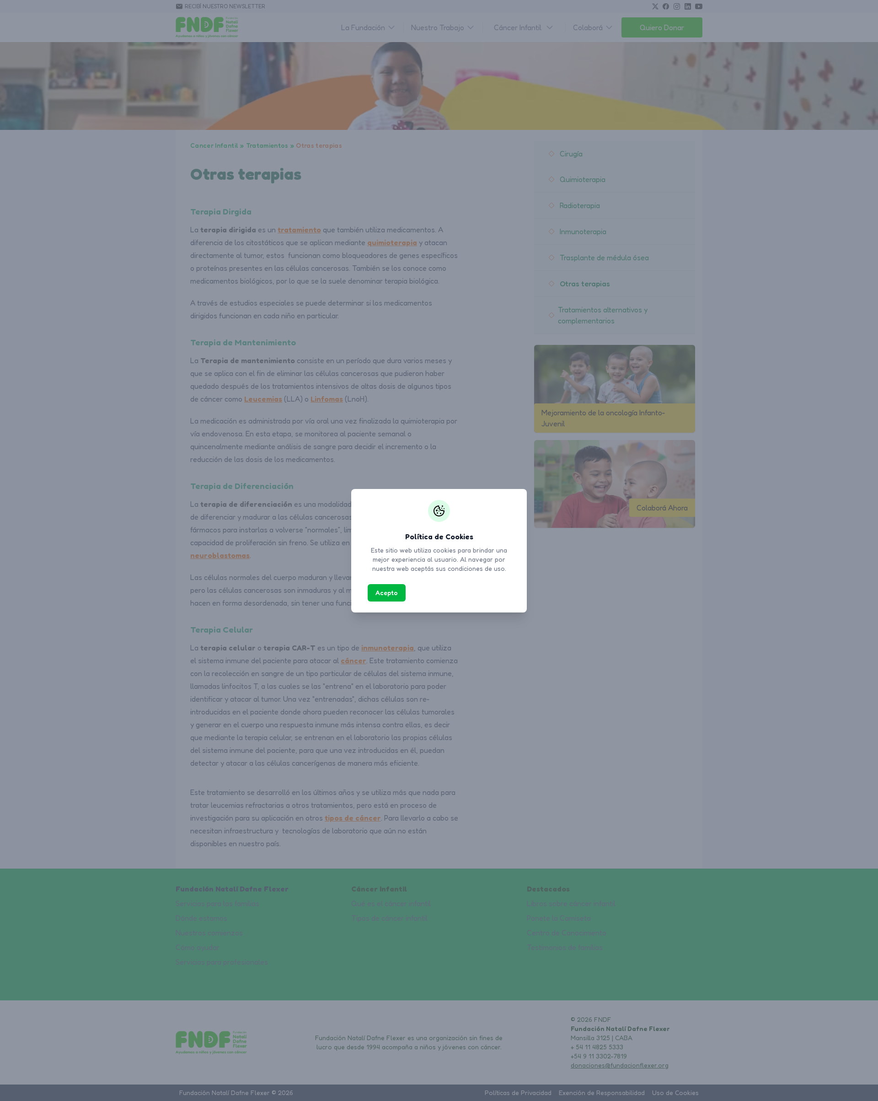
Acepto (386, 592)
